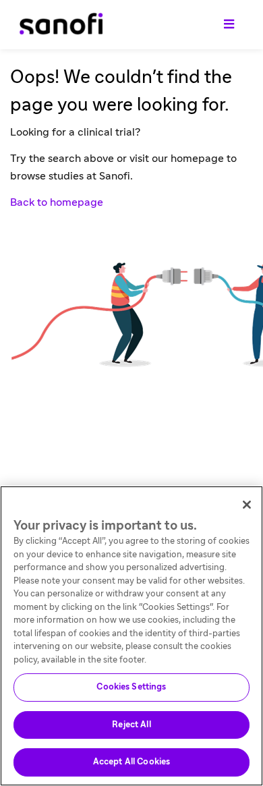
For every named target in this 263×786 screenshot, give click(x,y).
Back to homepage (56, 202)
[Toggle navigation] (228, 24)
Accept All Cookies (131, 762)
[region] (131, 636)
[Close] (247, 505)
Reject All (131, 725)
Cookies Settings (131, 687)
